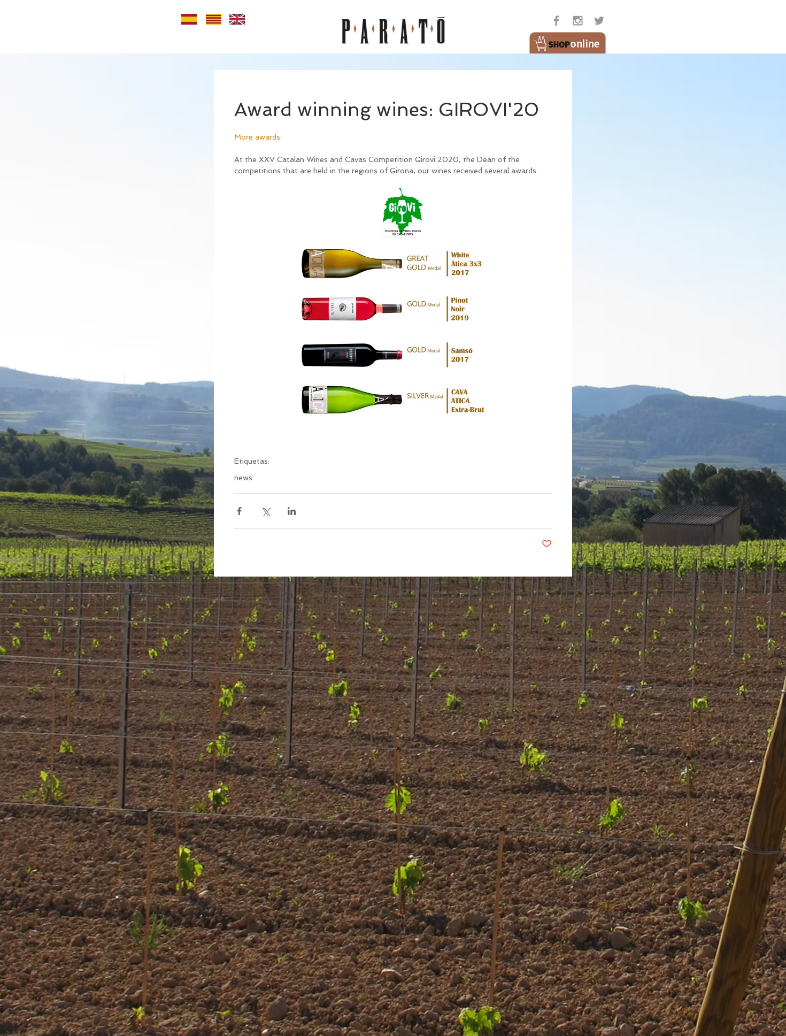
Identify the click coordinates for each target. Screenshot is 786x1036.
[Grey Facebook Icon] (556, 20)
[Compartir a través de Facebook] (239, 511)
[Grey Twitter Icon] (599, 20)
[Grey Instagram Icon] (577, 20)
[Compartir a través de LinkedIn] (292, 511)
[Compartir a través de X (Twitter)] (265, 511)
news (243, 477)
